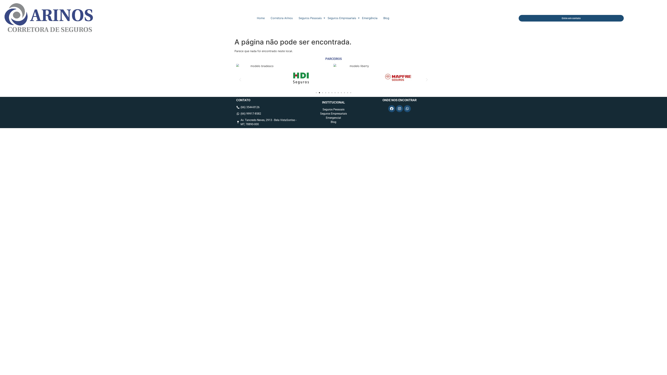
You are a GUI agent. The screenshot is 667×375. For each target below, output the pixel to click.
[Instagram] (399, 108)
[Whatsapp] (407, 108)
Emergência (369, 18)
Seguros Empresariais (342, 18)
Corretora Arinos (282, 18)
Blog (386, 18)
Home (261, 18)
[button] (240, 79)
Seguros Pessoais (310, 18)
